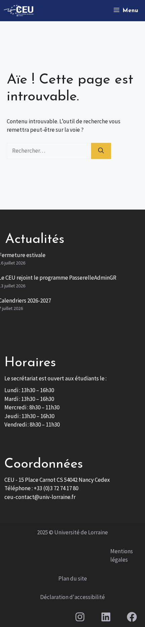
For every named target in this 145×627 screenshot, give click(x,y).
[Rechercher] (101, 151)
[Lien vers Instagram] (80, 617)
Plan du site (72, 578)
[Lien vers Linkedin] (106, 617)
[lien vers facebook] (132, 617)
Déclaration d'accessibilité (72, 597)
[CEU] (18, 10)
